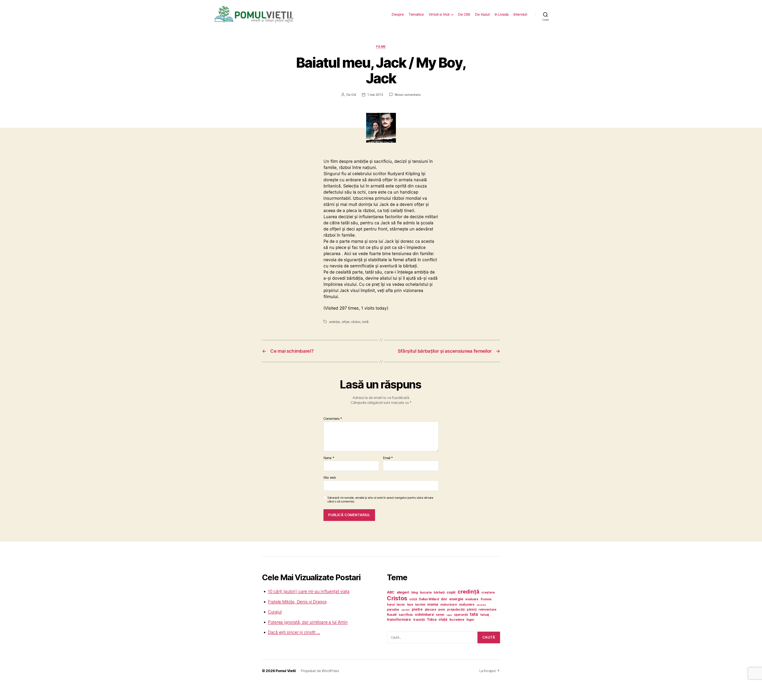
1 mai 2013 (375, 95)
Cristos (397, 598)
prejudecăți (456, 609)
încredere (457, 619)
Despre (398, 14)
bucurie (426, 592)
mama (432, 604)
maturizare (448, 604)
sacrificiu (406, 615)
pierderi (405, 610)
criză (413, 599)
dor (444, 599)
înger (470, 619)
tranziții (419, 619)
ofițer (345, 322)
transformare (399, 619)
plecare (430, 609)
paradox (393, 609)
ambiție (334, 322)
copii (451, 592)
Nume (328, 458)
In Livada (502, 14)
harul (391, 604)
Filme (381, 46)
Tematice (416, 14)
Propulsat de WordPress (320, 671)
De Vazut (482, 14)
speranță (461, 615)
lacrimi (420, 604)
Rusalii (391, 615)
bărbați (439, 592)
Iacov (401, 604)
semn (440, 615)
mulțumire (466, 604)
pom (441, 609)
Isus (410, 604)
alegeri (403, 592)
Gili (353, 95)
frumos (486, 599)
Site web (329, 477)
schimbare (424, 614)
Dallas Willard (429, 599)
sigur (449, 615)
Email (388, 458)
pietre (417, 609)
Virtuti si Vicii (439, 14)
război (355, 322)
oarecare (481, 605)
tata (474, 614)
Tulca (432, 619)
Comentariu (332, 419)
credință (468, 591)
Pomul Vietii (286, 671)
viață (443, 619)
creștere (488, 592)
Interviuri (520, 14)
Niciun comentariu (408, 95)
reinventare (487, 609)
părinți (471, 609)
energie (456, 599)
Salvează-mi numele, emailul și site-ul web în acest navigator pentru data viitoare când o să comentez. (380, 499)
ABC (390, 592)
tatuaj (484, 615)
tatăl (365, 322)
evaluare (471, 599)
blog (414, 592)
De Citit (464, 14)
